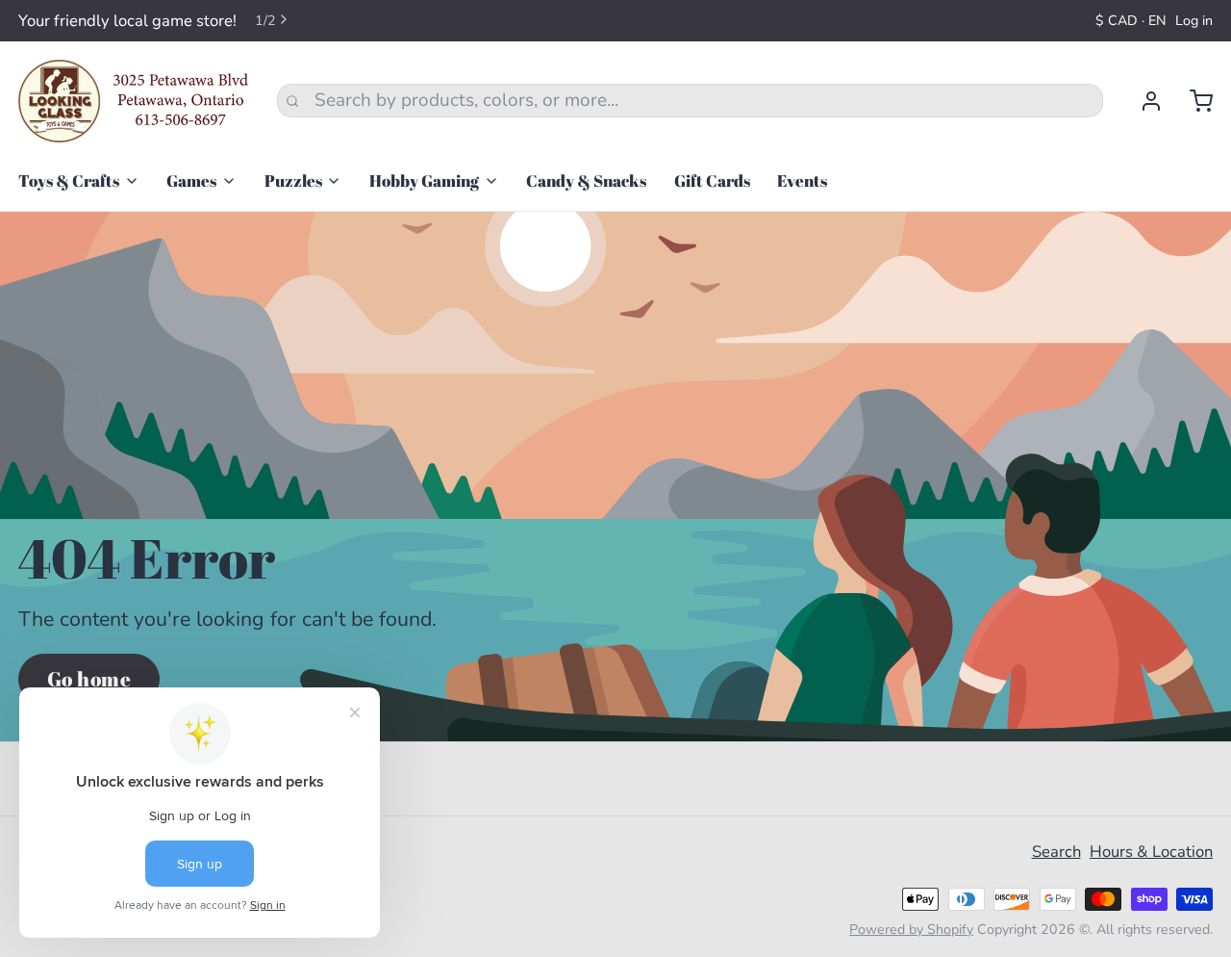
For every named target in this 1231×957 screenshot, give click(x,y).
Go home (89, 678)
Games (191, 180)
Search (1056, 852)
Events (802, 180)
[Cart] (1192, 101)
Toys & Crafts (68, 180)
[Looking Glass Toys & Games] (133, 101)
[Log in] (1142, 101)
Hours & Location (1151, 852)
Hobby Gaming (424, 180)
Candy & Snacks (586, 180)
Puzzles (293, 180)
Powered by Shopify (911, 929)
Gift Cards (712, 180)
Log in (1194, 21)
